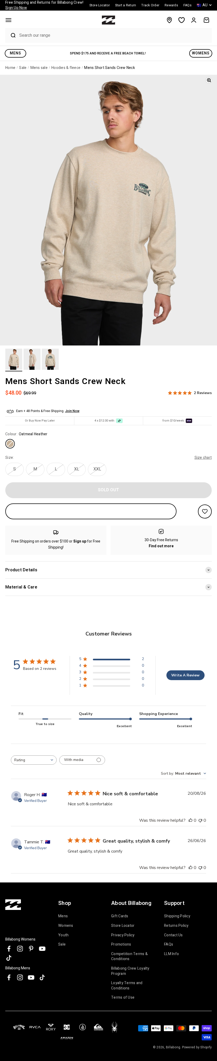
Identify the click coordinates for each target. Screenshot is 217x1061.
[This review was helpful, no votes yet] (190, 820)
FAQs (168, 944)
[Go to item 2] (32, 360)
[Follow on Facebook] (8, 948)
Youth (63, 935)
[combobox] (114, 35)
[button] (8, 20)
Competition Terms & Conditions (129, 956)
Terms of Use (122, 997)
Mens (63, 916)
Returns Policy (176, 925)
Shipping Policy (177, 916)
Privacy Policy (123, 935)
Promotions (121, 944)
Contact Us (173, 935)
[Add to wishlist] (205, 511)
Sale (62, 944)
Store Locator (122, 925)
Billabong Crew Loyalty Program (130, 971)
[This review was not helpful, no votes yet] (200, 820)
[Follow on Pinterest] (31, 948)
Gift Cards (119, 916)
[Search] (10, 35)
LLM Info (171, 954)
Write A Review (185, 675)
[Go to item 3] (50, 360)
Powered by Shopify (197, 1047)
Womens (65, 925)
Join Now (72, 411)
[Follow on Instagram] (20, 948)
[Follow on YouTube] (42, 948)
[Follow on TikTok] (8, 957)
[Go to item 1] (13, 360)
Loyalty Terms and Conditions (126, 985)
